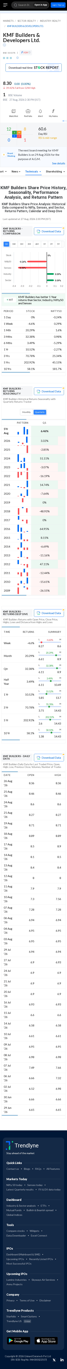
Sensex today (35, 1184)
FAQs (38, 1168)
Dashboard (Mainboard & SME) (23, 1254)
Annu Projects (14, 1284)
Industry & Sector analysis (21, 1205)
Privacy (10, 1300)
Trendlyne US (18, 1321)
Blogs (27, 1168)
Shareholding (54, 171)
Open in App (40, 5)
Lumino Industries (16, 1279)
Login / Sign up (58, 5)
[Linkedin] (62, 1359)
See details (58, 163)
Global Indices (14, 1214)
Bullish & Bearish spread (40, 1210)
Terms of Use (26, 1300)
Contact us (12, 1168)
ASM (25, 52)
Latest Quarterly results (20, 1189)
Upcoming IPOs (15, 1259)
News (15, 171)
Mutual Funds (14, 1210)
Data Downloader (16, 1235)
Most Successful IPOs (18, 1263)
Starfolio (11, 1316)
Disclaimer (45, 1300)
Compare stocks (15, 1230)
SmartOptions (29, 1316)
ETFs (43, 1205)
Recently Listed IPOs (41, 1259)
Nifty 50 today (14, 1184)
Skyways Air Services (43, 1279)
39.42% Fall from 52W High (20, 87)
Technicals (32, 171)
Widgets (34, 1230)
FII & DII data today (50, 1189)
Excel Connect (39, 1235)
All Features (53, 1168)
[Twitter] (54, 1360)
